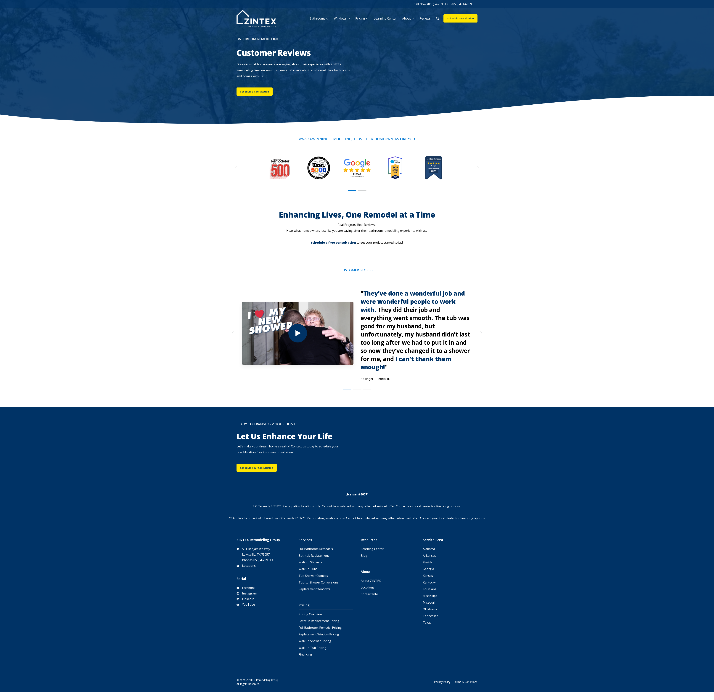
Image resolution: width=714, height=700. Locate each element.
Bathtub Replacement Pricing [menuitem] (319, 621)
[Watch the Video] (297, 333)
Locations (249, 566)
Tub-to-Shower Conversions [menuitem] (318, 582)
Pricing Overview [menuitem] (310, 614)
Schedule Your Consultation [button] (256, 467)
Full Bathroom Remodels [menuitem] (316, 549)
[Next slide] (477, 167)
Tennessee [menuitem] (430, 616)
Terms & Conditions (465, 682)
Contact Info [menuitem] (369, 594)
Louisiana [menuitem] (429, 589)
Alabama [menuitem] (429, 549)
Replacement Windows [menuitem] (314, 589)
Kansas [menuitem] (428, 576)
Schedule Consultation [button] (460, 18)
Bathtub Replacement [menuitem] (314, 556)
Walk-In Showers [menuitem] (310, 562)
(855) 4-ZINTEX (263, 560)
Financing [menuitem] (305, 654)
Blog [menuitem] (364, 556)
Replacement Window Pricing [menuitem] (319, 634)
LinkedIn (248, 599)
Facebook (248, 588)
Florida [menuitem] (427, 562)
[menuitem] (443, 4)
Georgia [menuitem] (428, 569)
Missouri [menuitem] (429, 603)
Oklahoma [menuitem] (430, 609)
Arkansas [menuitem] (429, 556)
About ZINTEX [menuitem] (371, 581)
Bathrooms (317, 18)
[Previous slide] (236, 167)
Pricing (360, 18)
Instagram (249, 593)
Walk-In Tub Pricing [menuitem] (312, 648)
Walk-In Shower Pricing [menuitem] (315, 641)
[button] (437, 18)
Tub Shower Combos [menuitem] (313, 576)
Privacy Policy (442, 682)
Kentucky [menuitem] (429, 582)
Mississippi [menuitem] (430, 596)
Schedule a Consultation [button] (254, 91)
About (406, 18)
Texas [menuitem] (427, 623)
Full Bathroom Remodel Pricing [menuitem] (320, 628)
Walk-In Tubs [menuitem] (308, 569)
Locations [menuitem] (367, 587)
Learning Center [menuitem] (372, 549)
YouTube (248, 604)
